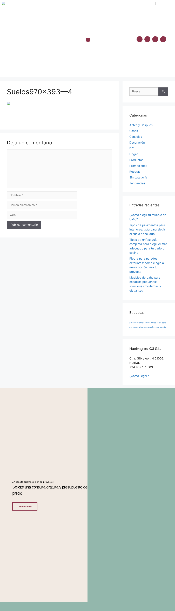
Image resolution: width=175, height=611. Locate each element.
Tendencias (137, 183)
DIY (131, 148)
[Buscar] (163, 91)
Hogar (133, 154)
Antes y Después (141, 125)
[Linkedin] (155, 39)
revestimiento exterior (156, 327)
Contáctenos (25, 506)
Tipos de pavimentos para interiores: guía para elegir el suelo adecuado (147, 229)
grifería (132, 323)
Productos (136, 160)
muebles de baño (158, 323)
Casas (133, 131)
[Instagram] (147, 39)
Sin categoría (138, 177)
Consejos (135, 136)
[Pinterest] (163, 39)
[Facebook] (140, 39)
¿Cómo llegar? (139, 376)
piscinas (143, 327)
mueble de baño (143, 323)
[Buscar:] (143, 91)
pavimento (133, 327)
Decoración (137, 142)
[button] (88, 40)
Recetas (134, 171)
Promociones (138, 166)
